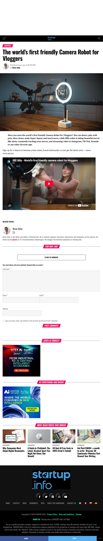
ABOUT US (37, 519)
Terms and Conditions (67, 514)
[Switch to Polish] (91, 503)
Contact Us (71, 503)
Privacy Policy (52, 514)
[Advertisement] (51, 17)
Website (5, 309)
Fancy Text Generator (55, 503)
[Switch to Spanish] (96, 503)
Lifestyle (16, 503)
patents (14, 239)
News (25, 503)
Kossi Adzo (16, 67)
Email (41, 295)
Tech (42, 503)
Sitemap (78, 514)
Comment (6, 269)
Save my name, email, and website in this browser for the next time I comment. (31, 321)
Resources (34, 503)
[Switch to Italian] (80, 503)
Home (8, 503)
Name (5, 295)
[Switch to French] (85, 503)
